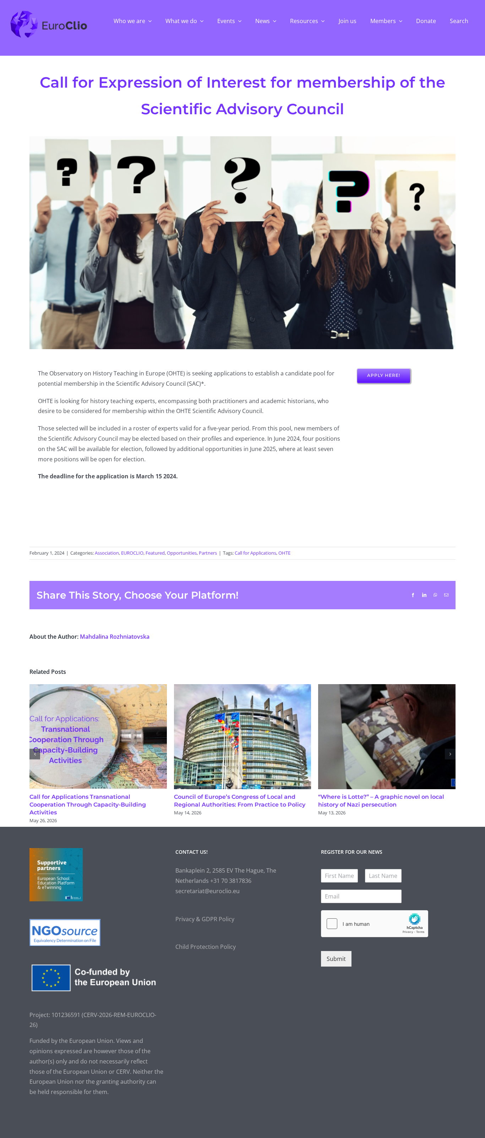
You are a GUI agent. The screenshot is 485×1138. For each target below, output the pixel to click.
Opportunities (182, 553)
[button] (34, 754)
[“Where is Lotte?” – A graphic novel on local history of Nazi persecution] (387, 688)
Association (107, 553)
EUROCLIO (132, 553)
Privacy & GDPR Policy (204, 919)
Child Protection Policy (205, 947)
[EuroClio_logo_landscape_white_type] (49, 12)
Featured (155, 553)
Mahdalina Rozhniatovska (114, 637)
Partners (208, 553)
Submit (336, 959)
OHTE (284, 553)
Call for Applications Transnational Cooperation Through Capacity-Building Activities (87, 804)
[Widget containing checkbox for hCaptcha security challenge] (374, 923)
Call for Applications (255, 553)
